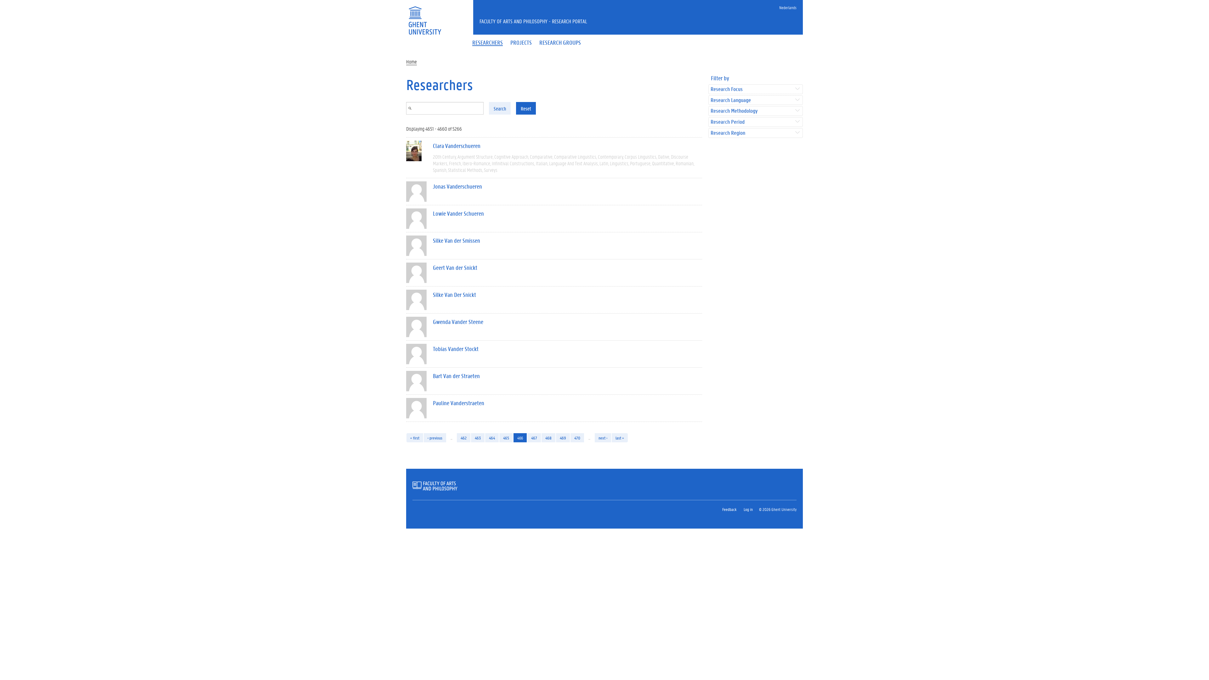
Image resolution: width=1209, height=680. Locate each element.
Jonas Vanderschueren (457, 186)
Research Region (728, 133)
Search (500, 108)
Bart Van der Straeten (456, 376)
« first (414, 437)
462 (464, 437)
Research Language (731, 100)
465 (506, 437)
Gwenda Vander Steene (458, 322)
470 (577, 437)
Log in (748, 509)
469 (563, 437)
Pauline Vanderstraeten (458, 403)
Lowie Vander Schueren (458, 213)
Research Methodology (734, 111)
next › (603, 437)
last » (620, 437)
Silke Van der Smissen (456, 240)
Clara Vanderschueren (456, 146)
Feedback (729, 509)
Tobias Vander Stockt (456, 349)
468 (548, 437)
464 (492, 437)
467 (534, 437)
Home (411, 61)
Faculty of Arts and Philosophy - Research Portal (533, 21)
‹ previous (435, 437)
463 (478, 437)
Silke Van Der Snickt (454, 294)
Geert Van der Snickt (455, 267)
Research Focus (727, 89)
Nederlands (788, 7)
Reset (526, 108)
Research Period (728, 122)
